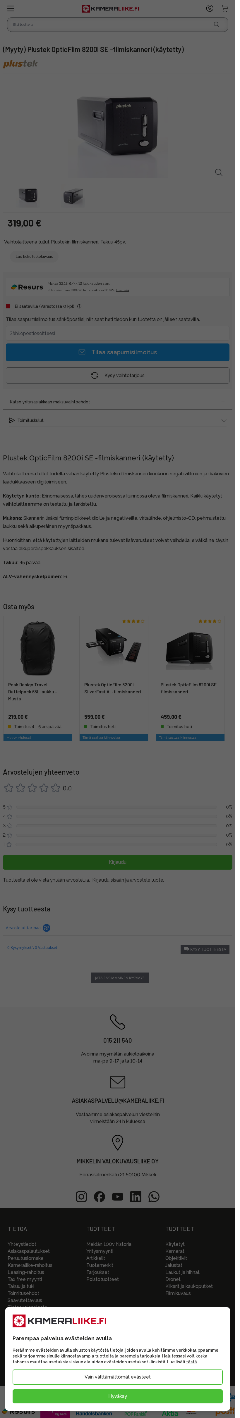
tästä (191, 1362)
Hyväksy (117, 1396)
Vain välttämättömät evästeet (118, 1377)
